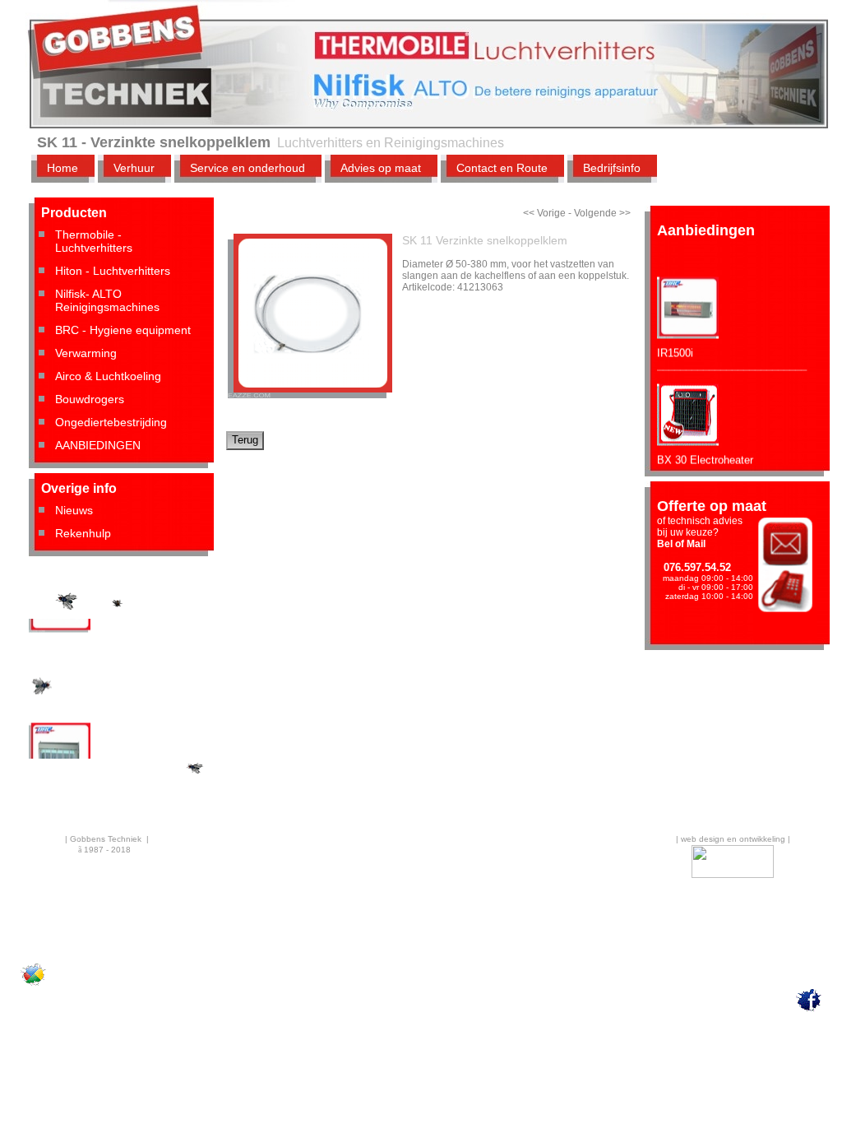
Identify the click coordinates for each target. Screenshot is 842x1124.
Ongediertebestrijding (111, 422)
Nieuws (74, 510)
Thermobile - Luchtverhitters (93, 241)
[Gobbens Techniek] (33, 985)
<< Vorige (544, 213)
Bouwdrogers (89, 399)
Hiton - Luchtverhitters (112, 270)
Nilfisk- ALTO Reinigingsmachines (107, 300)
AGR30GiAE (59, 651)
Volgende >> (602, 213)
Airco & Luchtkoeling (108, 376)
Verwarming (86, 353)
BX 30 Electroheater (705, 452)
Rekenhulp (83, 533)
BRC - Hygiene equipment (123, 330)
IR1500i (675, 345)
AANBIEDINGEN (98, 445)
